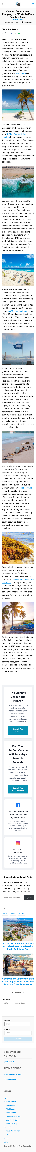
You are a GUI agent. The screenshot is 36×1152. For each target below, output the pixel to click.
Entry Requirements (13, 1116)
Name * (7, 1020)
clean (13, 913)
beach (5, 913)
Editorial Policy (10, 1079)
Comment (7, 1000)
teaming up (20, 73)
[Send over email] (19, 34)
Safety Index (11, 1105)
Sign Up (29, 898)
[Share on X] (15, 34)
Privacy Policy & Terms (13, 1074)
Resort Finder (11, 1113)
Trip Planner (10, 1109)
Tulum (8, 1135)
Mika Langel (19, 19)
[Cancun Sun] (18, 4)
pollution (21, 913)
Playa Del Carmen (13, 1131)
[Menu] (3, 4)
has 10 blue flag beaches (18, 311)
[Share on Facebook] (11, 34)
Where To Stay (11, 1124)
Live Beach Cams (12, 1120)
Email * (8, 1029)
